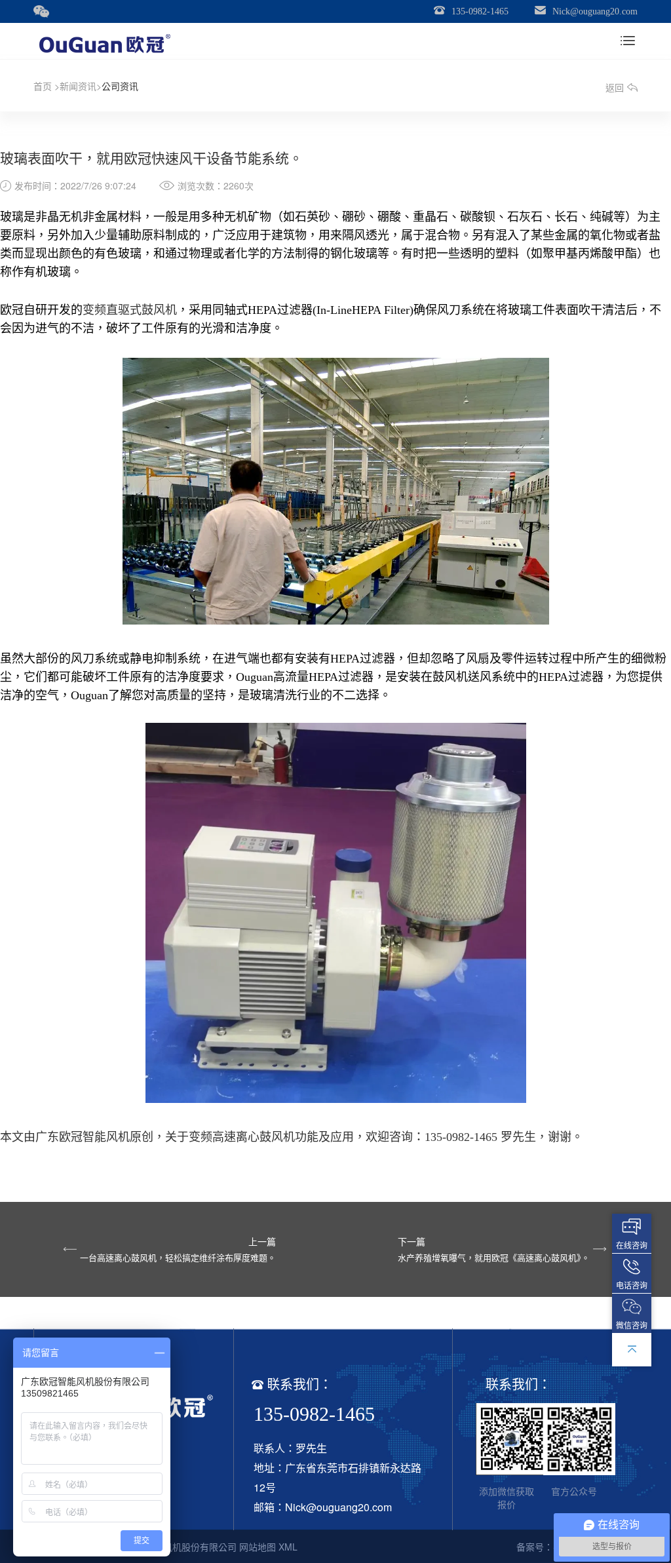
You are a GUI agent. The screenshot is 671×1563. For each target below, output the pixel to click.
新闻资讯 (78, 85)
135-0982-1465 (479, 11)
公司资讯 (120, 85)
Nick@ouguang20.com (595, 11)
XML (287, 1546)
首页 (42, 85)
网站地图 (257, 1546)
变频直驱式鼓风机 (130, 308)
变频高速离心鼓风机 (242, 1135)
